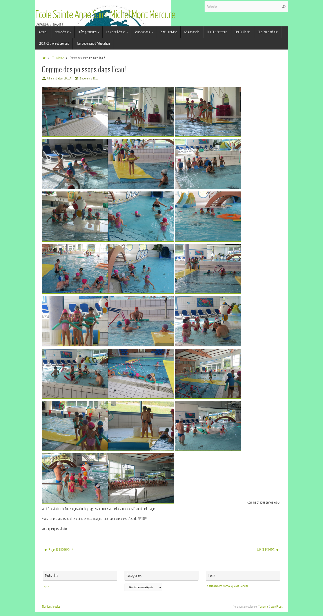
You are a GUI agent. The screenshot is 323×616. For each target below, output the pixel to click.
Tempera (263, 606)
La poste (46, 586)
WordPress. (277, 606)
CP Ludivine (58, 58)
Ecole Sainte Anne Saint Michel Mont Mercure (105, 14)
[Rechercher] (284, 6)
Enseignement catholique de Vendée (227, 586)
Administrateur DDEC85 (59, 78)
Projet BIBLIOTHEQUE (60, 550)
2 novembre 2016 (89, 78)
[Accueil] (44, 58)
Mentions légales (51, 606)
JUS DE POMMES (266, 550)
